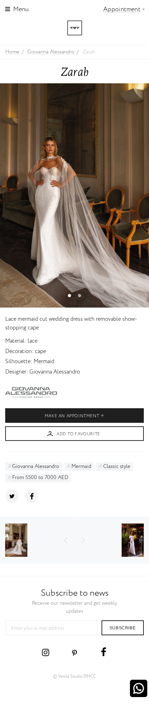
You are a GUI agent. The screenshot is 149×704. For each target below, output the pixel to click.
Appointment (121, 9)
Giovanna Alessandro (54, 372)
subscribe (122, 628)
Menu (21, 9)
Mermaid (44, 362)
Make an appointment (72, 416)
